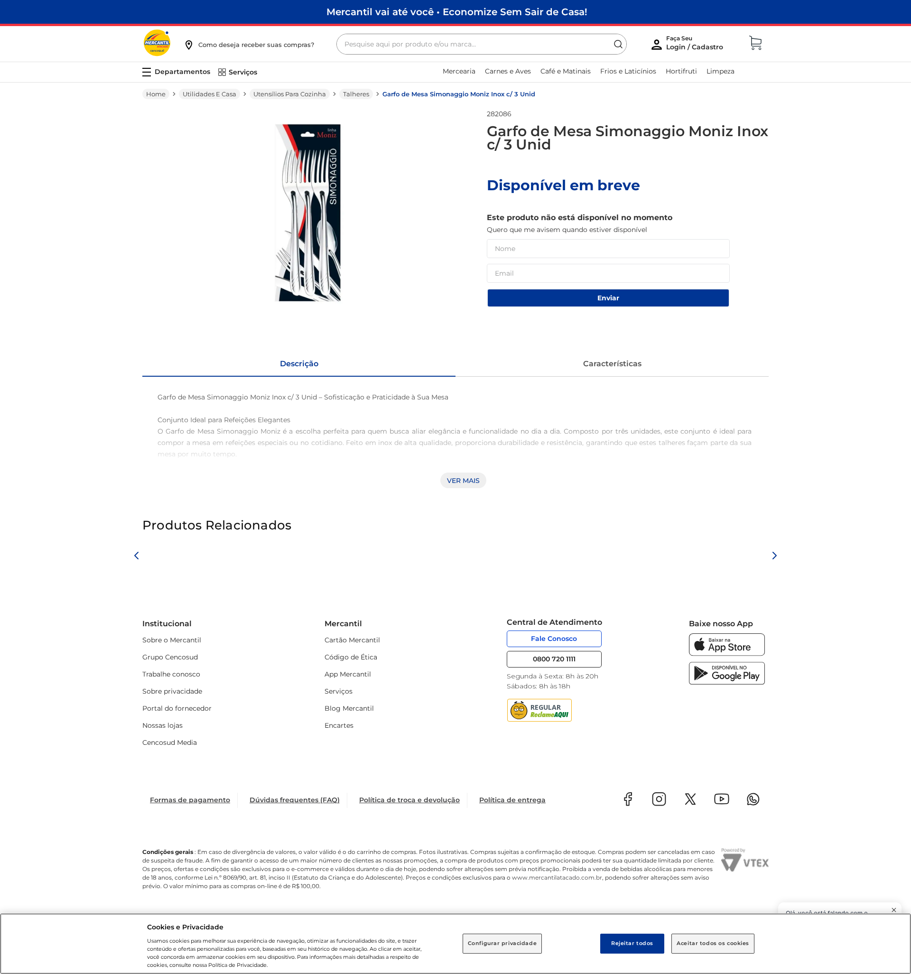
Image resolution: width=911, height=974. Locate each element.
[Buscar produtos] (618, 44)
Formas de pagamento (190, 800)
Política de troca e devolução (409, 800)
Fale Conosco (554, 638)
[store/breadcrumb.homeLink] (155, 94)
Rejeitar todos (632, 943)
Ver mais (463, 480)
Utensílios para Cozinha (289, 94)
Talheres (356, 94)
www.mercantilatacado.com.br (557, 877)
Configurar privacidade (502, 943)
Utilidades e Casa (209, 94)
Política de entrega (512, 800)
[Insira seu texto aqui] (727, 653)
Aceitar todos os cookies (713, 943)
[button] (248, 44)
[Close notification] (894, 910)
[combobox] (481, 44)
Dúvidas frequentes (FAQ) (295, 800)
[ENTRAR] (695, 45)
